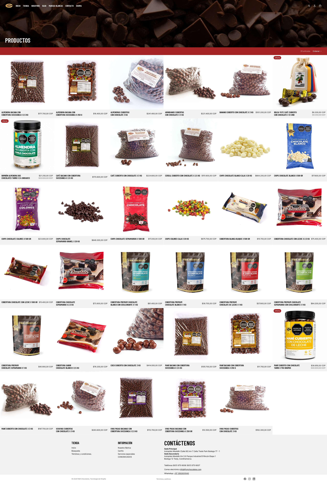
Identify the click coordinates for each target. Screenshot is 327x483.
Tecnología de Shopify (98, 479)
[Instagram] (249, 478)
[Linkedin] (253, 478)
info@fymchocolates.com (190, 469)
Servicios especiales (126, 454)
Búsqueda (76, 451)
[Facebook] (245, 478)
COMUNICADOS (125, 457)
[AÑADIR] (50, 105)
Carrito (121, 451)
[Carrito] (320, 6)
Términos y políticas (163, 479)
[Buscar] (309, 6)
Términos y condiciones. (82, 454)
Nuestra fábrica (124, 448)
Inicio (74, 448)
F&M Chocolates (83, 479)
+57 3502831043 (181, 473)
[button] (317, 51)
